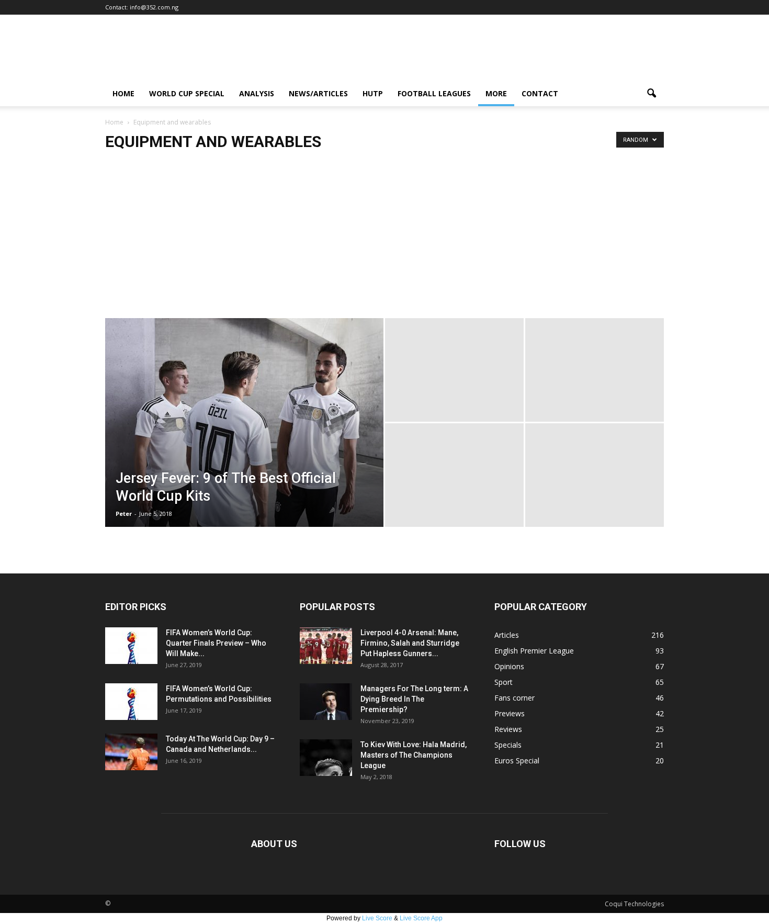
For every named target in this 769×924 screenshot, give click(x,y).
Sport (503, 682)
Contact (540, 93)
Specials (508, 745)
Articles (506, 635)
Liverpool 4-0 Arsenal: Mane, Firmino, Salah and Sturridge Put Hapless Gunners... (409, 643)
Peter (124, 513)
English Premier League (534, 651)
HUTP (373, 93)
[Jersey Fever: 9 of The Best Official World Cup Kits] (244, 439)
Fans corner (514, 698)
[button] (651, 93)
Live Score (377, 918)
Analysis (256, 93)
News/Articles (318, 93)
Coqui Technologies (634, 903)
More (496, 93)
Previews (509, 713)
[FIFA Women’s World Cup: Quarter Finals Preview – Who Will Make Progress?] (131, 645)
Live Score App (421, 918)
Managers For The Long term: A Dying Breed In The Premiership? (414, 699)
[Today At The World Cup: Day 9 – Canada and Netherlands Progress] (131, 752)
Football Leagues (434, 93)
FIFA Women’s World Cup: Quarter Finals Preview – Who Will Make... (216, 643)
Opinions (509, 666)
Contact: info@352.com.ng (141, 7)
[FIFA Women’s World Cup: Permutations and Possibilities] (131, 701)
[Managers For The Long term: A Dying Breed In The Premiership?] (326, 701)
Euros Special (516, 760)
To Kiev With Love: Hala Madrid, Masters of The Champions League (413, 755)
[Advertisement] (384, 239)
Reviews (508, 729)
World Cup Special (186, 93)
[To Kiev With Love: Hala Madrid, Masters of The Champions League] (326, 757)
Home (123, 93)
